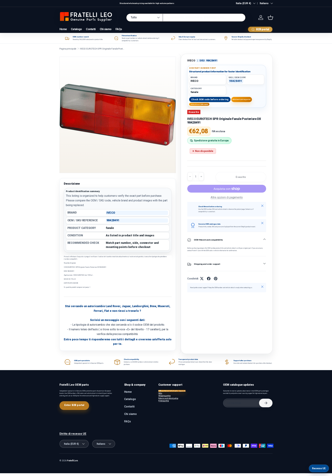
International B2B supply (199, 104)
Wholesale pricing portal (242, 99)
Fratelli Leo (72, 460)
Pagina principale (67, 48)
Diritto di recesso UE (72, 433)
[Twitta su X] (201, 278)
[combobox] (186, 17)
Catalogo (76, 29)
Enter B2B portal (74, 405)
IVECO (191, 60)
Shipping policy (164, 396)
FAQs (119, 29)
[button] (270, 17)
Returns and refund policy (168, 398)
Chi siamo (106, 29)
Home (63, 29)
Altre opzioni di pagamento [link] (227, 197)
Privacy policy (163, 401)
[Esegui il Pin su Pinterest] (215, 278)
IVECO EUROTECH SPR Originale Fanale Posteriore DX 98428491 (102, 48)
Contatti (90, 29)
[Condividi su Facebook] (208, 278)
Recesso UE (319, 468)
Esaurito (241, 177)
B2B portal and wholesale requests (172, 391)
